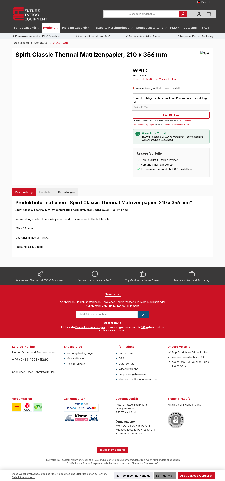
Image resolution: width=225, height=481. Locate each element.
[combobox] (141, 14)
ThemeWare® (150, 463)
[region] (70, 102)
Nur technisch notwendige (133, 475)
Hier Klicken (171, 115)
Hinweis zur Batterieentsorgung (138, 379)
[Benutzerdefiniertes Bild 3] (37, 407)
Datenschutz (126, 363)
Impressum (126, 353)
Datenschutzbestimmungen (176, 125)
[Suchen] (183, 14)
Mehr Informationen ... (23, 477)
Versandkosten (76, 358)
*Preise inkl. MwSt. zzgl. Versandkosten (154, 79)
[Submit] (143, 314)
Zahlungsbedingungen (80, 353)
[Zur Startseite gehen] (30, 14)
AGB (143, 327)
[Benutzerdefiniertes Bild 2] (27, 407)
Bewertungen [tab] (66, 192)
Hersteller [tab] (45, 192)
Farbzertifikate (76, 363)
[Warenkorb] (209, 14)
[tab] (24, 192)
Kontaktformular (44, 371)
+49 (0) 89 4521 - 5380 (30, 359)
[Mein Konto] (199, 14)
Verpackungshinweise (132, 374)
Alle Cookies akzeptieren (196, 475)
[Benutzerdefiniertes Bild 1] (16, 407)
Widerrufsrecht (128, 369)
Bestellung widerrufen (112, 449)
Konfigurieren (165, 475)
